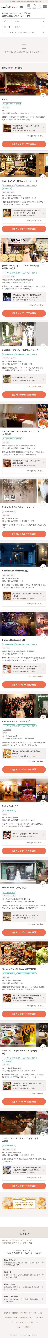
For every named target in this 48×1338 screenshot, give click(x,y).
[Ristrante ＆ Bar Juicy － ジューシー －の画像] (24, 491)
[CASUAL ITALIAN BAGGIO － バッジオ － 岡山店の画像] (24, 416)
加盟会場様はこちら (26, 1317)
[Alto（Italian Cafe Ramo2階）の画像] (24, 555)
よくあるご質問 (24, 1327)
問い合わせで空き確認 (26, 394)
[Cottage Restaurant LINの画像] (24, 624)
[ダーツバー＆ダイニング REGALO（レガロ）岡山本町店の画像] (24, 250)
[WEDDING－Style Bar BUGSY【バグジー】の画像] (24, 1035)
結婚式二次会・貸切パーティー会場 (14, 1243)
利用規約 (15, 1313)
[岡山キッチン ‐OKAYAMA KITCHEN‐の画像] (24, 953)
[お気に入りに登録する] (43, 95)
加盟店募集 (39, 1317)
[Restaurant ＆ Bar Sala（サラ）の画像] (24, 706)
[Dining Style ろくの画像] (24, 790)
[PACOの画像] (24, 83)
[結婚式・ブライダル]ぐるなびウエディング (16, 1240)
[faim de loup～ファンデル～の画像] (24, 872)
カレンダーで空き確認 (26, 144)
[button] (24, 1262)
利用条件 (23, 1313)
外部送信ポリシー (11, 1317)
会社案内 (7, 1313)
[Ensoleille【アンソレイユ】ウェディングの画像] (24, 334)
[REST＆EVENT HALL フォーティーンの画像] (24, 165)
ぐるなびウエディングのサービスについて (24, 1322)
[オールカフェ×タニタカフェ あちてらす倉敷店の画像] (24, 1123)
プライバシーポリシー (36, 1313)
